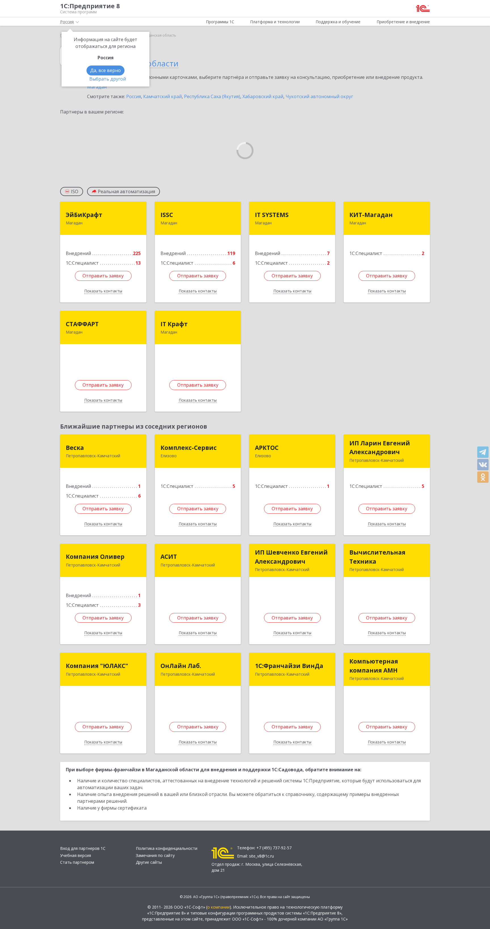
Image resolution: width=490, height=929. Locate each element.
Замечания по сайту (155, 855)
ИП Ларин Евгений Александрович (379, 447)
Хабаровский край (262, 96)
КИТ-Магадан (371, 215)
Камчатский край (162, 96)
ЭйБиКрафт (84, 215)
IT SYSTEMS (272, 215)
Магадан (97, 87)
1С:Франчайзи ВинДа (289, 666)
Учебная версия (75, 855)
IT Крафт (174, 324)
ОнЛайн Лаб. (180, 666)
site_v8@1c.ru (261, 856)
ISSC (166, 215)
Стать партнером (77, 862)
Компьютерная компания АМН (373, 665)
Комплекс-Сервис (188, 448)
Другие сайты (149, 862)
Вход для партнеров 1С (82, 848)
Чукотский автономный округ (319, 96)
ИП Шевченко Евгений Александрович (291, 556)
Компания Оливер (95, 557)
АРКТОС (266, 448)
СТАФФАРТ (82, 324)
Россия (133, 96)
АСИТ (168, 557)
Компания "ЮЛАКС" (97, 666)
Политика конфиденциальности (166, 848)
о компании (218, 907)
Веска (75, 448)
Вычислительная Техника (377, 556)
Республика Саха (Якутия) (212, 96)
